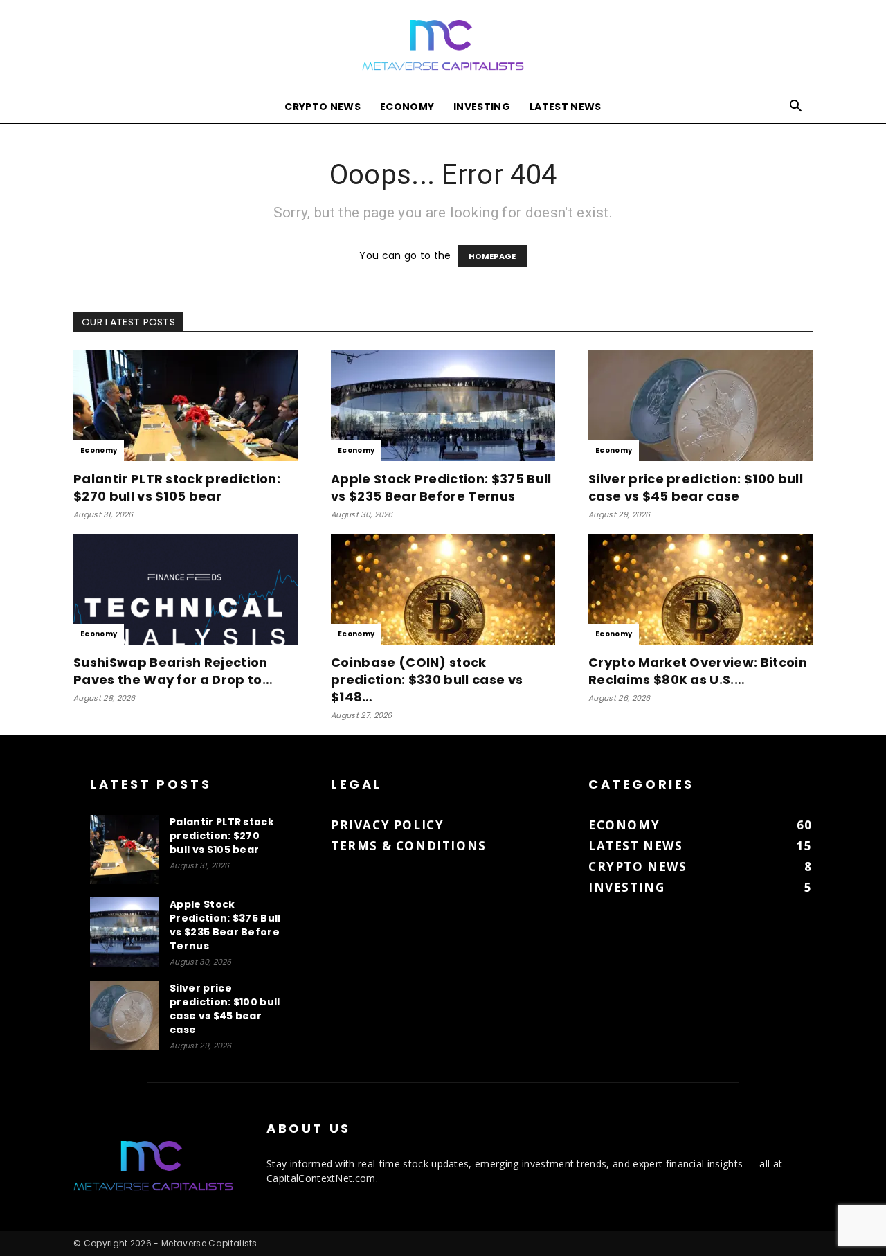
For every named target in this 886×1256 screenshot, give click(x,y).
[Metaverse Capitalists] (443, 46)
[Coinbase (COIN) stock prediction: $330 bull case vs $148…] (443, 589)
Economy (407, 107)
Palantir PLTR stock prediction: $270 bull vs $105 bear (176, 487)
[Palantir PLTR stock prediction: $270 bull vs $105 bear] (185, 405)
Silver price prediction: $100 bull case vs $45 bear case (695, 487)
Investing (481, 107)
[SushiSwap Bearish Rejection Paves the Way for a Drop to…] (185, 589)
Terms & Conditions (409, 846)
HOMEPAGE (492, 256)
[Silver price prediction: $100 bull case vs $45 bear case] (700, 405)
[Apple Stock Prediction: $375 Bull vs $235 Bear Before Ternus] (443, 405)
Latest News (566, 107)
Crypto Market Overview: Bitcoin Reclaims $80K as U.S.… (697, 671)
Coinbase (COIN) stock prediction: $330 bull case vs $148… (427, 680)
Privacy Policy (387, 825)
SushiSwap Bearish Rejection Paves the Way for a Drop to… (173, 671)
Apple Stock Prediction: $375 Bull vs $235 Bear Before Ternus (441, 487)
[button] (796, 107)
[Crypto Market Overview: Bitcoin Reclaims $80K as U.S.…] (700, 589)
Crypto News (322, 107)
